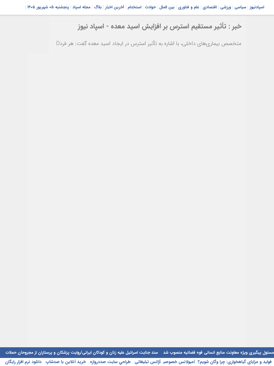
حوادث (150, 7)
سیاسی (240, 7)
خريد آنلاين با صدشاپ (65, 361)
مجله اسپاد (81, 7)
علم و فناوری (188, 7)
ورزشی (225, 7)
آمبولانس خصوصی (179, 361)
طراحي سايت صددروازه (110, 361)
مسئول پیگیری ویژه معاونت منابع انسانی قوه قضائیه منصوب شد (218, 352)
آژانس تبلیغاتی (147, 361)
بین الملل (166, 7)
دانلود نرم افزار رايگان (23, 361)
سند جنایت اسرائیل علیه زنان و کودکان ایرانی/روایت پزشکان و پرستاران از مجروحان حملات (81, 352)
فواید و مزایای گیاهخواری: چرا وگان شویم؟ (235, 361)
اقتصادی (210, 7)
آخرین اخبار (114, 7)
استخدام (134, 7)
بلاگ (98, 7)
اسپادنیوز (257, 7)
